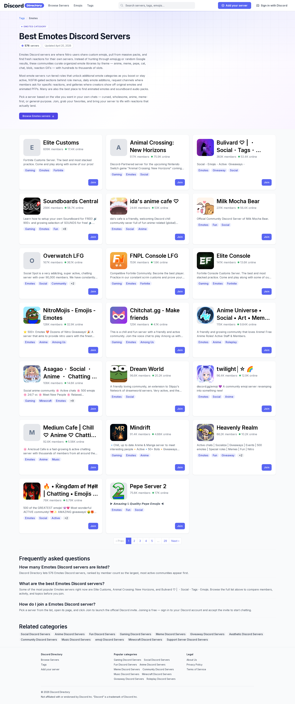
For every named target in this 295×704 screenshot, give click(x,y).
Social (144, 174)
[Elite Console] (234, 273)
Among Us (58, 342)
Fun (56, 229)
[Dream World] (147, 388)
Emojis (78, 5)
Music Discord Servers (76, 639)
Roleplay (231, 342)
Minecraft (45, 400)
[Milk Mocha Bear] (234, 218)
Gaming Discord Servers (135, 634)
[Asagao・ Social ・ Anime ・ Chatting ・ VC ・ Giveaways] (60, 388)
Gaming (30, 170)
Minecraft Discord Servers (145, 639)
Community (59, 283)
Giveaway (219, 170)
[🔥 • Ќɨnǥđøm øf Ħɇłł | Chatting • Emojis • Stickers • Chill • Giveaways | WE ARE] (60, 505)
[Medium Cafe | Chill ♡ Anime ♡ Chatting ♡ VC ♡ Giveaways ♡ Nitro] (60, 447)
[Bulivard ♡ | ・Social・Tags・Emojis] (234, 162)
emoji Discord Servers (109, 639)
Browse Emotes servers (36, 116)
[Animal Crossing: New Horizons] (147, 162)
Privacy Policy (194, 664)
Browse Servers (58, 5)
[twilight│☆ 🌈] (234, 388)
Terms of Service (196, 669)
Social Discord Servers (35, 634)
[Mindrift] (147, 447)
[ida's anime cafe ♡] (147, 218)
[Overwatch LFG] (60, 273)
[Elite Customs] (60, 162)
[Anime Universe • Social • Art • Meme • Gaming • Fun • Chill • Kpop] (234, 330)
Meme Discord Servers (170, 634)
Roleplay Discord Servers (161, 678)
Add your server (237, 5)
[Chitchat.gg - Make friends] (147, 330)
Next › (175, 541)
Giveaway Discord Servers (207, 634)
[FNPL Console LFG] (147, 273)
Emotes (44, 170)
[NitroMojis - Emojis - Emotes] (60, 330)
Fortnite (58, 170)
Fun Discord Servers (102, 634)
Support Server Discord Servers (187, 639)
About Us (192, 659)
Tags (90, 5)
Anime (142, 229)
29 (165, 541)
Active (56, 518)
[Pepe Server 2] (147, 505)
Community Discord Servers (39, 639)
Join (93, 182)
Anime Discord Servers (70, 634)
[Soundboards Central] (60, 218)
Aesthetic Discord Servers (246, 634)
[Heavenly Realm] (234, 447)
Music (56, 459)
